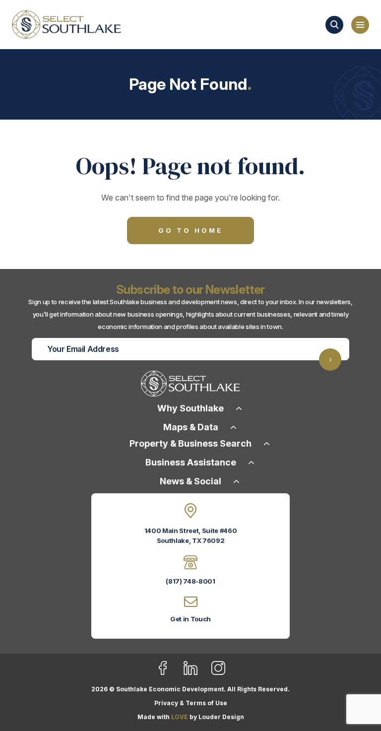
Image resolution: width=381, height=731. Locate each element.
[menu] (360, 25)
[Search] (334, 25)
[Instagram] (218, 672)
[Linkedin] (197, 672)
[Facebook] (169, 672)
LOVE (179, 717)
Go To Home (190, 230)
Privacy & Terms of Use (190, 703)
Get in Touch (190, 619)
